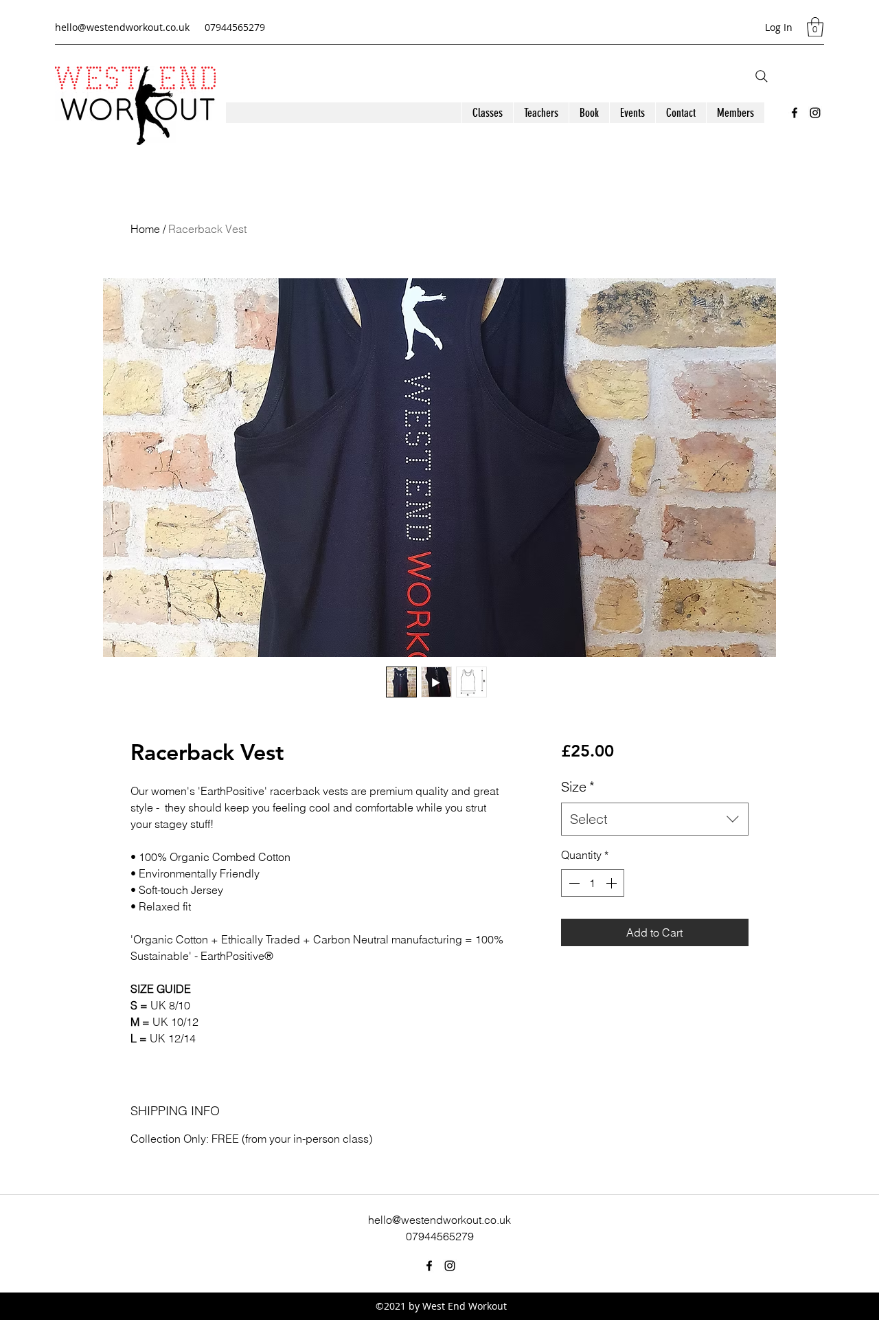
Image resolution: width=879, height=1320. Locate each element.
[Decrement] (572, 883)
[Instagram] (815, 113)
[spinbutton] (592, 883)
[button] (815, 27)
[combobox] (655, 819)
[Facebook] (794, 113)
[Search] (761, 76)
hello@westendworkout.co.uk (122, 27)
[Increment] (612, 883)
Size (578, 786)
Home (145, 229)
